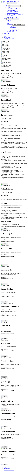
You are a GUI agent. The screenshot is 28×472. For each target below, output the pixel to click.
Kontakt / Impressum (9, 38)
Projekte (6, 5)
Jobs (5, 36)
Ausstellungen (13, 30)
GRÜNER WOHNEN (12, 13)
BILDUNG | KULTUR (13, 11)
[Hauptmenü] (12, 3)
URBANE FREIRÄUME (13, 8)
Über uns (9, 20)
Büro (8, 23)
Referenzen (9, 24)
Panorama (6, 33)
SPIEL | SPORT (11, 10)
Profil (5, 18)
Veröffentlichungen (14, 29)
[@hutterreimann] (4, 2)
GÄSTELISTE (10, 32)
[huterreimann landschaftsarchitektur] (10, 1)
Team (8, 21)
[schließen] (4, 80)
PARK (8, 7)
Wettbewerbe (13, 27)
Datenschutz (7, 37)
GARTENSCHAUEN (12, 17)
